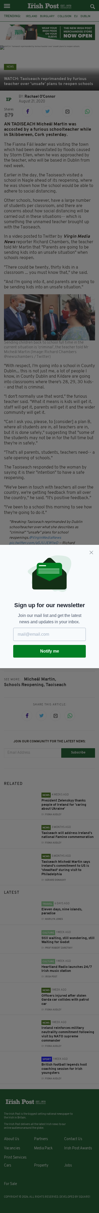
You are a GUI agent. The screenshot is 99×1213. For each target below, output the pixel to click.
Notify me (49, 651)
